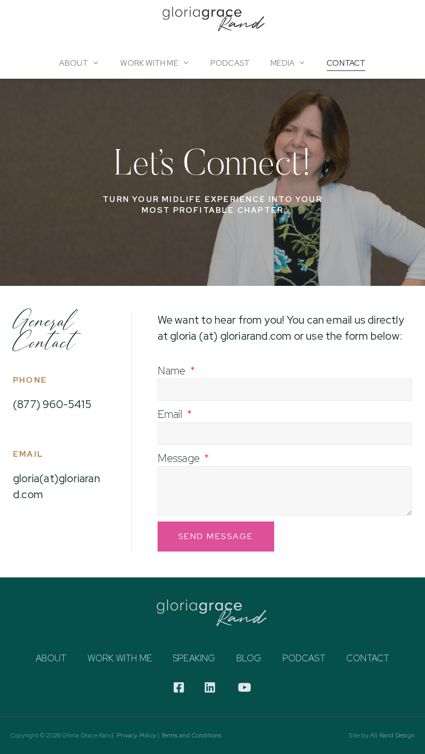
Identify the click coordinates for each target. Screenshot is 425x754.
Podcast (230, 63)
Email (171, 414)
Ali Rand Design (392, 735)
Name (173, 371)
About (73, 63)
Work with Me (120, 658)
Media (282, 63)
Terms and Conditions (191, 735)
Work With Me (149, 63)
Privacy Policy (136, 735)
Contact (346, 63)
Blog (249, 658)
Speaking (194, 658)
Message (180, 458)
